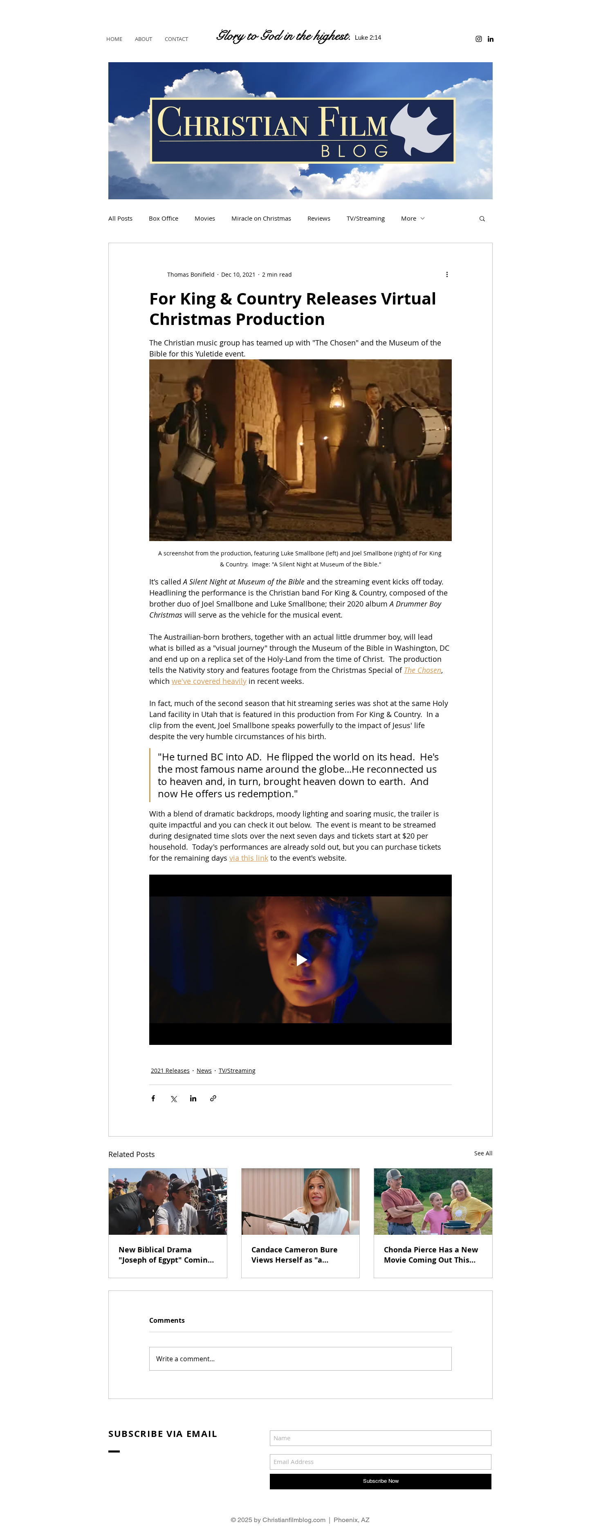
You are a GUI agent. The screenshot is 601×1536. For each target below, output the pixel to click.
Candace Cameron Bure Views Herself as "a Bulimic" (294, 1255)
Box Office (163, 218)
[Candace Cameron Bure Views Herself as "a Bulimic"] (301, 1201)
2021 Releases (170, 1070)
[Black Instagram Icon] (479, 39)
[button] (482, 218)
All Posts (120, 218)
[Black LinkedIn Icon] (491, 39)
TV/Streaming (366, 218)
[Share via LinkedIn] (193, 1098)
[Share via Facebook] (153, 1098)
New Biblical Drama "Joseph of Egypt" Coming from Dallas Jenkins (165, 1255)
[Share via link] (213, 1098)
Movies (205, 218)
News (204, 1070)
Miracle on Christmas (261, 218)
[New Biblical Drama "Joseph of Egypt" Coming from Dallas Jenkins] (168, 1201)
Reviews (318, 218)
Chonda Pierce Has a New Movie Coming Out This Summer (431, 1255)
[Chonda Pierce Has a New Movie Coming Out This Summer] (433, 1201)
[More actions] (447, 274)
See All (483, 1153)
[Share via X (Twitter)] (173, 1098)
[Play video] (300, 960)
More (408, 218)
